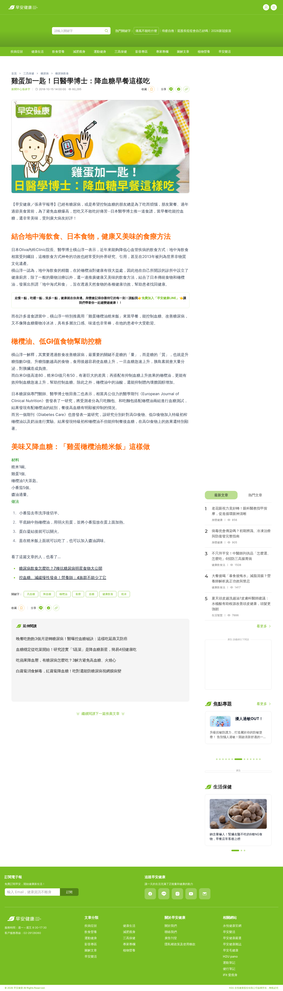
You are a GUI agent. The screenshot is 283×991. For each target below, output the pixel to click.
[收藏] (151, 89)
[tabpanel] (238, 565)
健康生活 (37, 51)
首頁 (14, 73)
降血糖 (47, 594)
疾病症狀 (17, 51)
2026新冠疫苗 (221, 31)
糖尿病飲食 (62, 73)
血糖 (91, 594)
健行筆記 (229, 969)
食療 (78, 594)
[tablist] (238, 495)
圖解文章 (183, 51)
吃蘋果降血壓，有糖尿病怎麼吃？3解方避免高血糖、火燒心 (66, 660)
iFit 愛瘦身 (230, 975)
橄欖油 (63, 594)
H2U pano (230, 956)
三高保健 (121, 51)
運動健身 (100, 51)
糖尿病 (45, 73)
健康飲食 (107, 594)
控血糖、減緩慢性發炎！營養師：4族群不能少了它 (62, 577)
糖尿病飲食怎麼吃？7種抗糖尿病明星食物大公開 (60, 568)
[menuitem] (17, 51)
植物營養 (204, 51)
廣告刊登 (171, 938)
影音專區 (141, 51)
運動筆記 (229, 962)
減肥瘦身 (79, 51)
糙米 (124, 594)
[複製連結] (186, 89)
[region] (100, 300)
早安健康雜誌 (232, 944)
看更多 (262, 626)
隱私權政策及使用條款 (180, 944)
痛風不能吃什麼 (146, 31)
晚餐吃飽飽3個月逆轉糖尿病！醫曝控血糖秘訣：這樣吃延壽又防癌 (71, 638)
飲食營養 (58, 51)
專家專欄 (162, 51)
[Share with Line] (171, 89)
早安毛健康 (230, 950)
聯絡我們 (171, 932)
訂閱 (69, 892)
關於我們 (171, 926)
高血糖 (31, 594)
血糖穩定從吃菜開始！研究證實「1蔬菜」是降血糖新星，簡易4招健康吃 (76, 649)
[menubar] (121, 51)
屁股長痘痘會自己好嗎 (192, 31)
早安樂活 (225, 51)
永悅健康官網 (232, 926)
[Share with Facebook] (179, 89)
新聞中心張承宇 (20, 89)
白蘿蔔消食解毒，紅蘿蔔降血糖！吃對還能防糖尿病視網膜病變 (68, 671)
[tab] (221, 495)
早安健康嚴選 (232, 938)
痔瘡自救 (168, 31)
